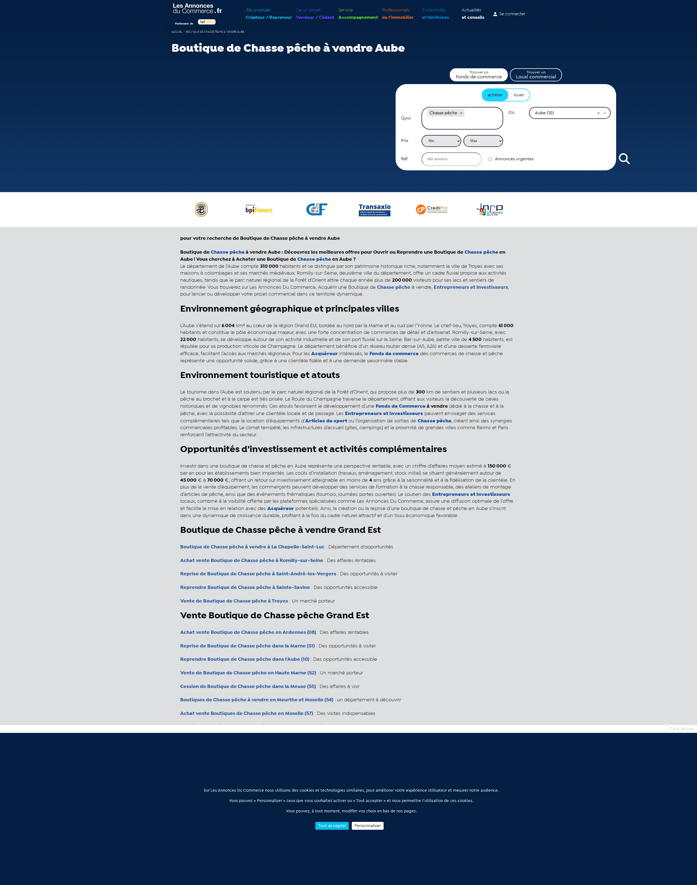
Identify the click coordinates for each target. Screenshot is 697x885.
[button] (461, 113)
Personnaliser (367, 825)
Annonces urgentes (514, 159)
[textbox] (462, 123)
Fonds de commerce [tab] (479, 74)
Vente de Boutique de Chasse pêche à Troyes (234, 601)
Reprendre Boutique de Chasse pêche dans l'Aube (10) (244, 659)
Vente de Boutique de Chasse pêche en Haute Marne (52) (248, 673)
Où (512, 112)
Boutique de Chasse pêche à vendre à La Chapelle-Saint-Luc (252, 547)
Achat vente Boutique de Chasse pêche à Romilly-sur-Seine (251, 560)
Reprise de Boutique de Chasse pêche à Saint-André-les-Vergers (258, 574)
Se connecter (512, 14)
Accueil (177, 32)
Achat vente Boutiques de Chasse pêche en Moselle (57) (246, 713)
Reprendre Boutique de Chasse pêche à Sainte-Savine (245, 587)
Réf (404, 159)
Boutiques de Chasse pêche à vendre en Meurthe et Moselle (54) (256, 700)
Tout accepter (332, 825)
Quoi (406, 118)
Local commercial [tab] (536, 74)
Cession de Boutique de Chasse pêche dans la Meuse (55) (248, 686)
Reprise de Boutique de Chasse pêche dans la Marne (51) (247, 646)
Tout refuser (682, 729)
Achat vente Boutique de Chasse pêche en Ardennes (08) (248, 632)
